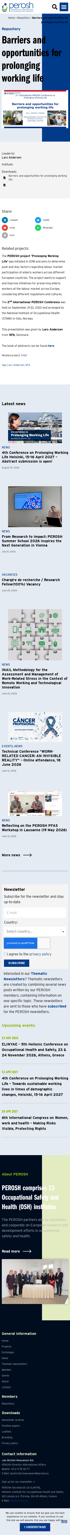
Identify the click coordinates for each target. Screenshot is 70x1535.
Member (6, 1369)
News (6, 447)
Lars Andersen (15, 365)
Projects (6, 1346)
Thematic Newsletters (14, 1364)
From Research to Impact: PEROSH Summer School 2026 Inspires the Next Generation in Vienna (32, 540)
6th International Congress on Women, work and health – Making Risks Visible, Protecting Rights (35, 1123)
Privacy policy (10, 1443)
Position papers (11, 1425)
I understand (35, 1527)
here (51, 346)
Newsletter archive (13, 1419)
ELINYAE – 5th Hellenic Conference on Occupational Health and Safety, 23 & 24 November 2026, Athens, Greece (35, 1049)
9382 (24, 355)
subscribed (57, 1006)
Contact (6, 1387)
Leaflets (6, 1431)
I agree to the (29, 954)
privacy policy (40, 954)
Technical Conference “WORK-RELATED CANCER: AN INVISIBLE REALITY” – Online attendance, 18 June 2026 (31, 758)
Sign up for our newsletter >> (18, 1481)
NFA (27, 365)
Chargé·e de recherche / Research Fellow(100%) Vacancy (31, 582)
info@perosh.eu (19, 1500)
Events (7, 746)
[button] (64, 7)
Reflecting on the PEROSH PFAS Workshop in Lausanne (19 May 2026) (34, 827)
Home (11, 17)
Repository (23, 17)
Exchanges (8, 1352)
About (5, 1381)
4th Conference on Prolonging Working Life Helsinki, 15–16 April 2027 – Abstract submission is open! (35, 456)
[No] (64, 1521)
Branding (7, 1437)
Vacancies (9, 574)
